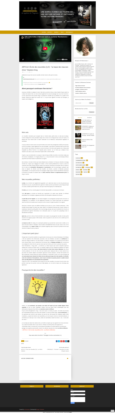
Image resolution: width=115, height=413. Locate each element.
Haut (112, 411)
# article (26, 341)
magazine (78, 172)
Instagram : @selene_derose (81, 89)
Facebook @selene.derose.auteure (82, 87)
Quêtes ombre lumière (80, 165)
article (31, 72)
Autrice (50, 32)
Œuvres (56, 32)
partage (85, 172)
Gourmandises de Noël (81, 160)
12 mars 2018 (41, 84)
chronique (87, 167)
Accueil (44, 32)
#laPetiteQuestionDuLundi (28, 79)
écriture (78, 174)
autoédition (78, 167)
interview (85, 169)
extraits (78, 169)
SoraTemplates (27, 409)
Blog (62, 32)
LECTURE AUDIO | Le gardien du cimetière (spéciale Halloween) (87, 121)
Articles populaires (80, 118)
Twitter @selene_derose (80, 91)
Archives (89, 117)
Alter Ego (78, 158)
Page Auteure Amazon (80, 85)
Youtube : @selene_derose (81, 93)
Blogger (70, 412)
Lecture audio (79, 162)
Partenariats (69, 32)
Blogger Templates (40, 409)
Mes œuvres (45, 263)
